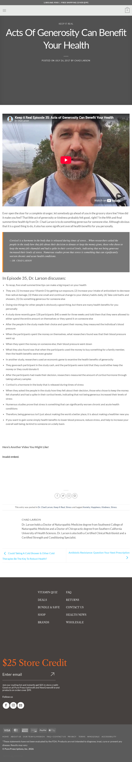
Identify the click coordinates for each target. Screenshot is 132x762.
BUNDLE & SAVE (49, 607)
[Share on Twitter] (63, 495)
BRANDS (43, 622)
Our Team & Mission (34, 736)
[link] (6, 705)
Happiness (96, 507)
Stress (69, 507)
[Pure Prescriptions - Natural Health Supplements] (66, 10)
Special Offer (13, 756)
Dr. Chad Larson (45, 507)
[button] (4, 10)
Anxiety (86, 507)
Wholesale (93, 736)
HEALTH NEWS (76, 614)
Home (5, 736)
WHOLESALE (75, 622)
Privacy (72, 736)
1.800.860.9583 (51, 2)
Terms (82, 736)
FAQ (68, 592)
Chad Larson (82, 60)
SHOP (42, 614)
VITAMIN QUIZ (47, 592)
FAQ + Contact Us (56, 736)
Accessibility (109, 736)
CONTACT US (75, 607)
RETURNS (72, 599)
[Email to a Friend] (69, 495)
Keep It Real (66, 23)
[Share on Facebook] (57, 495)
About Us (16, 736)
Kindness (106, 507)
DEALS (42, 599)
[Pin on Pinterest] (74, 495)
